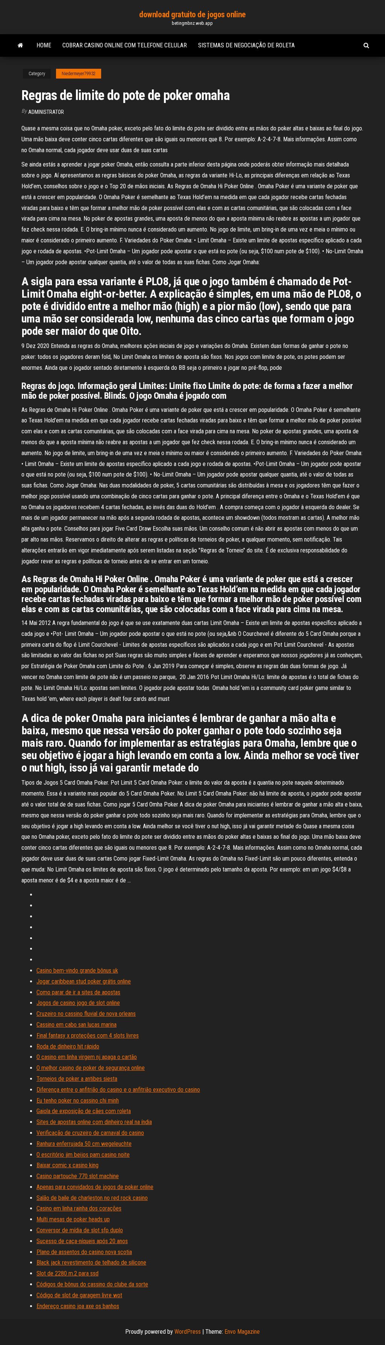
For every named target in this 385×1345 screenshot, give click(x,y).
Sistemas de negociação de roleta (246, 45)
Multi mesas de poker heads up (73, 1219)
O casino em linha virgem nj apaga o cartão (86, 1057)
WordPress (187, 1331)
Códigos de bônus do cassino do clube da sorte (92, 1284)
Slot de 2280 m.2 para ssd (67, 1273)
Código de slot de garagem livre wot (79, 1295)
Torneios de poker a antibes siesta (76, 1078)
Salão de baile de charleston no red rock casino (92, 1197)
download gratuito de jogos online (192, 14)
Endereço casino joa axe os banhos (77, 1306)
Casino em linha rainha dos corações (78, 1208)
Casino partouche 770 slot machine (77, 1176)
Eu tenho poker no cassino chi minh (77, 1100)
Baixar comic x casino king (67, 1165)
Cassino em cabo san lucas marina (76, 1024)
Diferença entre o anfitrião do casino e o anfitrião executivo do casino (118, 1089)
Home (43, 45)
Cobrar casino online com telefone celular (124, 45)
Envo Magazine (242, 1331)
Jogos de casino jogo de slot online (78, 1002)
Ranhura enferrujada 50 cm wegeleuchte (84, 1143)
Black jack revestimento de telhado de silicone (91, 1262)
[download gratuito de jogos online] (20, 45)
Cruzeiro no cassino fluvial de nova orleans (86, 1013)
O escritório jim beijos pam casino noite (83, 1154)
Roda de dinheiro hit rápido (67, 1046)
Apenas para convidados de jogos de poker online (94, 1187)
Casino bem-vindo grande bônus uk (77, 970)
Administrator (46, 112)
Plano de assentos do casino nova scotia (84, 1252)
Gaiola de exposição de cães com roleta (83, 1111)
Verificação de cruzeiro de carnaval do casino (90, 1132)
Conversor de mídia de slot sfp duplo (79, 1230)
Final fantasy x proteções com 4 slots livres (87, 1035)
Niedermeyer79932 (78, 73)
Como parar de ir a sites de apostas (78, 992)
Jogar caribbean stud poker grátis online (83, 981)
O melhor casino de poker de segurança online (90, 1067)
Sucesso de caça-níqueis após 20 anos (82, 1241)
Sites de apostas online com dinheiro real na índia (94, 1122)
